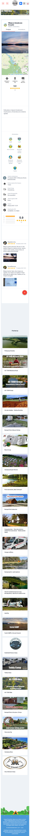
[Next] (25, 42)
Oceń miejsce (23, 82)
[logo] (15, 3)
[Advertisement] (15, 99)
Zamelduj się (15, 82)
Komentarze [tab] (21, 29)
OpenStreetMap (18, 74)
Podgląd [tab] (8, 29)
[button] (15, 64)
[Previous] (4, 42)
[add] (24, 292)
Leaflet (11, 74)
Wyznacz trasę (7, 82)
